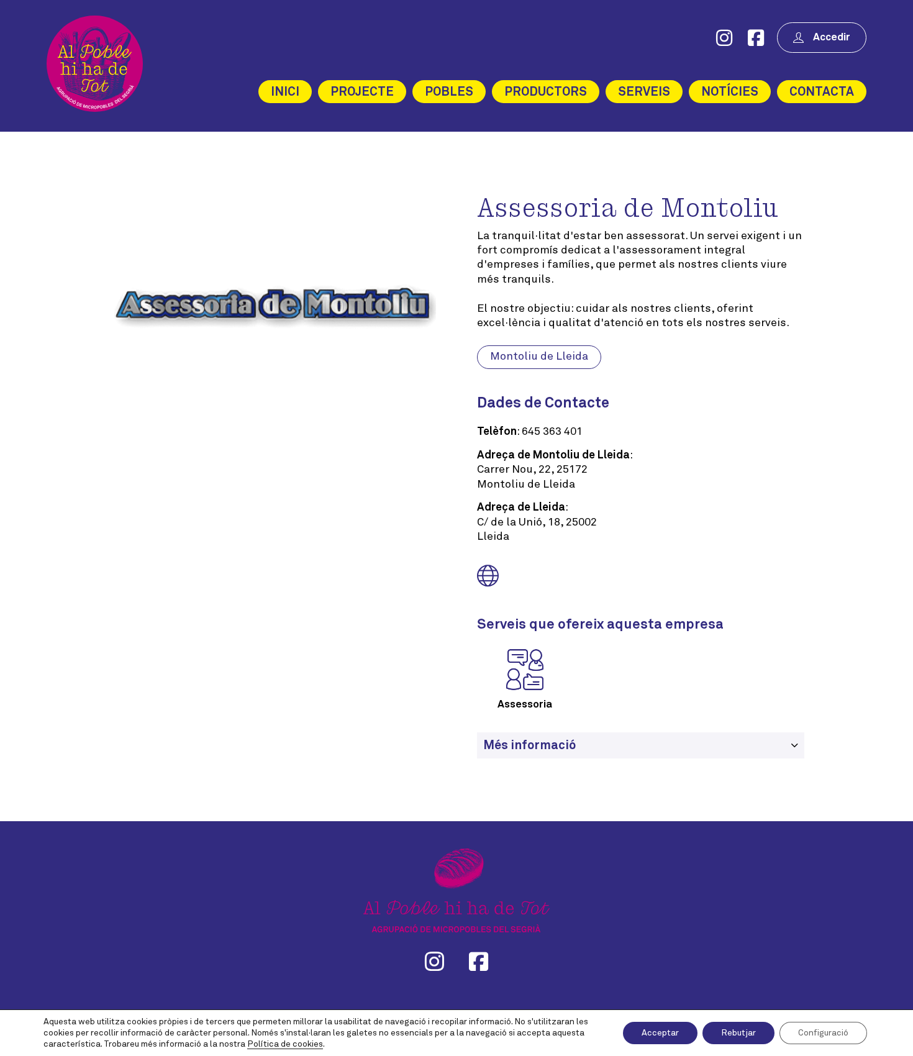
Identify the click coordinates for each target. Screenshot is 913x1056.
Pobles (449, 92)
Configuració (823, 1033)
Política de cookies (285, 1044)
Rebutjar (738, 1033)
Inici (285, 92)
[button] (640, 745)
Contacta (821, 92)
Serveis (644, 92)
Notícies (729, 92)
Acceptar (660, 1033)
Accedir (831, 37)
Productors (545, 92)
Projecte (362, 92)
